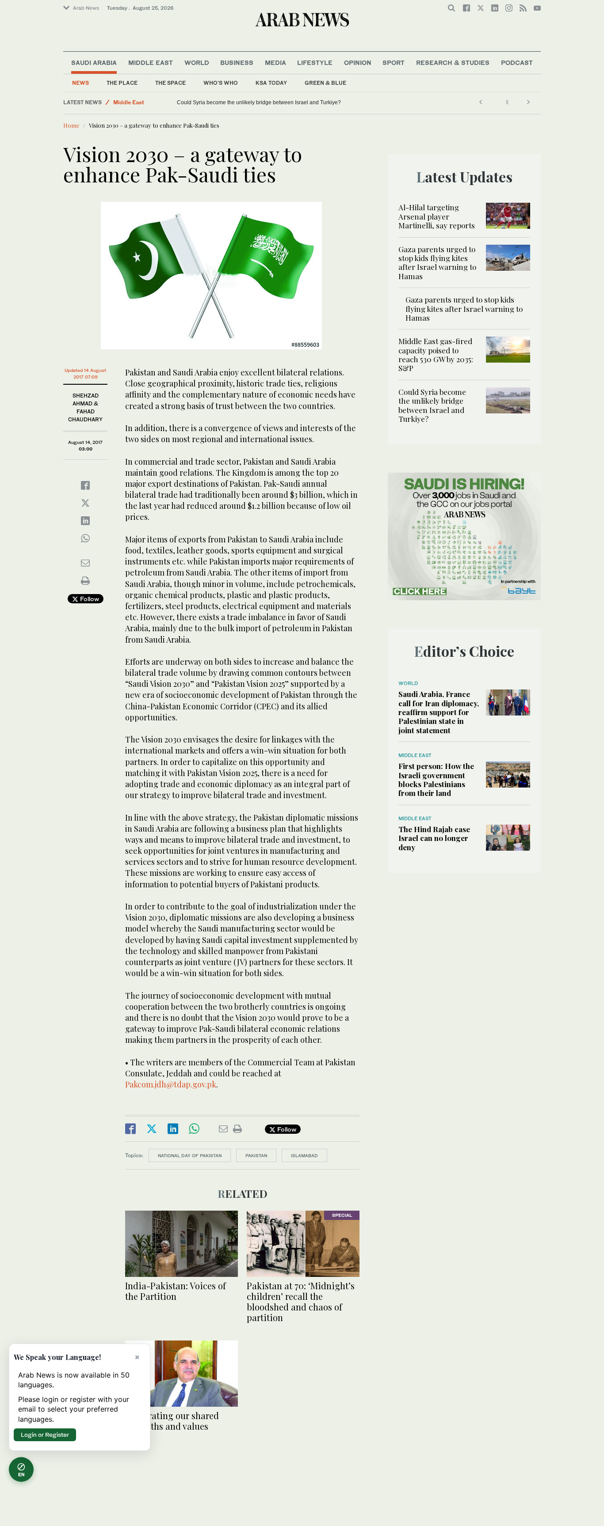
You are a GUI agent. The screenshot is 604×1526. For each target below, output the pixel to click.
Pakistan (256, 1155)
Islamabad (304, 1155)
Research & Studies (452, 62)
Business (236, 62)
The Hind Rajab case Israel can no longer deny (434, 838)
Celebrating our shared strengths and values (172, 1420)
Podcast (517, 62)
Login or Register (45, 1434)
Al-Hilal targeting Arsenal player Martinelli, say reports (436, 216)
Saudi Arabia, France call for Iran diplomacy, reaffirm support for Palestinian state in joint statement (438, 712)
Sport (393, 62)
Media (275, 62)
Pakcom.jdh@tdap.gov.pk (170, 1084)
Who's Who (220, 83)
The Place (122, 83)
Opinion (357, 62)
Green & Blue (325, 83)
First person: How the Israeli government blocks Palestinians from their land (436, 779)
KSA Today (271, 83)
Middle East (150, 62)
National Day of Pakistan (190, 1155)
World (196, 62)
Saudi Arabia (94, 62)
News (80, 83)
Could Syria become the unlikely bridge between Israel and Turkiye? (259, 102)
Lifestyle (315, 62)
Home (71, 125)
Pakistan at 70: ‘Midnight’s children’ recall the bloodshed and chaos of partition (301, 1301)
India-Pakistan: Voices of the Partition (175, 1291)
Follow (88, 598)
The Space (170, 83)
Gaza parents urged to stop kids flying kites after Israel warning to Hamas (437, 262)
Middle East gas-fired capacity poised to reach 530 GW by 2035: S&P (435, 354)
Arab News (86, 8)
